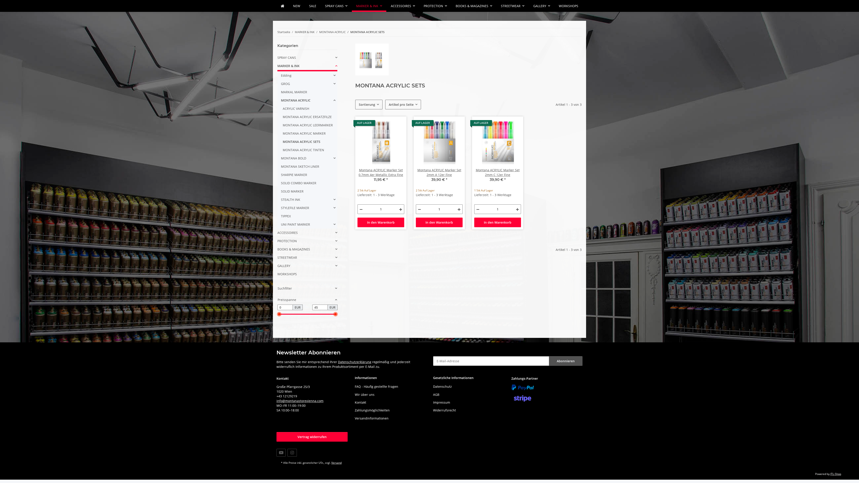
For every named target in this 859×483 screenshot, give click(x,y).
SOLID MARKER (292, 191)
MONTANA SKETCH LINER (300, 166)
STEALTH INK (290, 199)
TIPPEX (286, 216)
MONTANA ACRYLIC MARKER (304, 133)
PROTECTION (287, 241)
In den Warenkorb (381, 222)
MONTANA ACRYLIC (295, 100)
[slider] (279, 314)
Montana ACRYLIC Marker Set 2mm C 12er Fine (498, 172)
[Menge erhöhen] (400, 209)
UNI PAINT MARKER (295, 224)
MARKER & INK (288, 66)
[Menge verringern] (361, 209)
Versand (336, 463)
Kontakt (360, 402)
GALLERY (283, 266)
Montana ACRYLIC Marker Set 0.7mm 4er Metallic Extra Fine (381, 172)
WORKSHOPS (287, 274)
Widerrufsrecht (444, 410)
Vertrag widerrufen (312, 437)
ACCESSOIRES (287, 233)
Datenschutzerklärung (354, 362)
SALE (312, 6)
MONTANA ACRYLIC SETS (301, 142)
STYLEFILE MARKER (295, 208)
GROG (285, 84)
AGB (436, 394)
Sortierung (367, 104)
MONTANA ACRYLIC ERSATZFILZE (307, 117)
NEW (296, 6)
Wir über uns (364, 394)
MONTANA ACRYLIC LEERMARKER (308, 125)
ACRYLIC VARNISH (296, 108)
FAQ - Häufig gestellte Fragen (376, 386)
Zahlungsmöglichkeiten (372, 410)
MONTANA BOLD (293, 158)
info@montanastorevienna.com (299, 401)
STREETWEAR (287, 257)
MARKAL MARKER (294, 92)
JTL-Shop (835, 474)
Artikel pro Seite (401, 104)
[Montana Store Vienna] (282, 6)
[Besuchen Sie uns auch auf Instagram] (292, 453)
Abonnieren (566, 361)
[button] (307, 57)
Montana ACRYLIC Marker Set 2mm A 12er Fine (439, 172)
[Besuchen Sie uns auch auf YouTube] (281, 453)
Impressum (441, 402)
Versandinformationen (372, 418)
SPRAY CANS (286, 57)
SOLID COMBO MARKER (298, 183)
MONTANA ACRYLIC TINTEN (303, 150)
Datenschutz (442, 386)
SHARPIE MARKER (294, 175)
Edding (286, 75)
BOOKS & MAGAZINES (293, 249)
